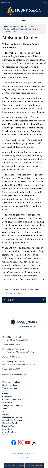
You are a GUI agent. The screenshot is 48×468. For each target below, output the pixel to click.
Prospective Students (11, 382)
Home (5, 26)
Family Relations (9, 385)
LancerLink (7, 429)
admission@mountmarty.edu (14, 374)
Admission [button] (9, 299)
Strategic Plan (8, 426)
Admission (14, 26)
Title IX (21, 458)
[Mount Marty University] (24, 10)
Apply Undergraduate (34, 465)
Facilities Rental (9, 402)
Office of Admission (27, 26)
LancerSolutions (9, 432)
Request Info (18, 465)
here (10, 293)
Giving (5, 394)
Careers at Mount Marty (12, 399)
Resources (5, 2)
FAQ (4, 411)
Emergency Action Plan (12, 405)
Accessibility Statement (12, 420)
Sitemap (5, 414)
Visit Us (8, 465)
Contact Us (7, 396)
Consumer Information (12, 417)
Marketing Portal (9, 423)
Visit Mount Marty (10, 388)
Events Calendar (9, 435)
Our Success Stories (11, 29)
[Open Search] (45, 2)
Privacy (27, 458)
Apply (4, 391)
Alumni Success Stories (29, 29)
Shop (4, 408)
